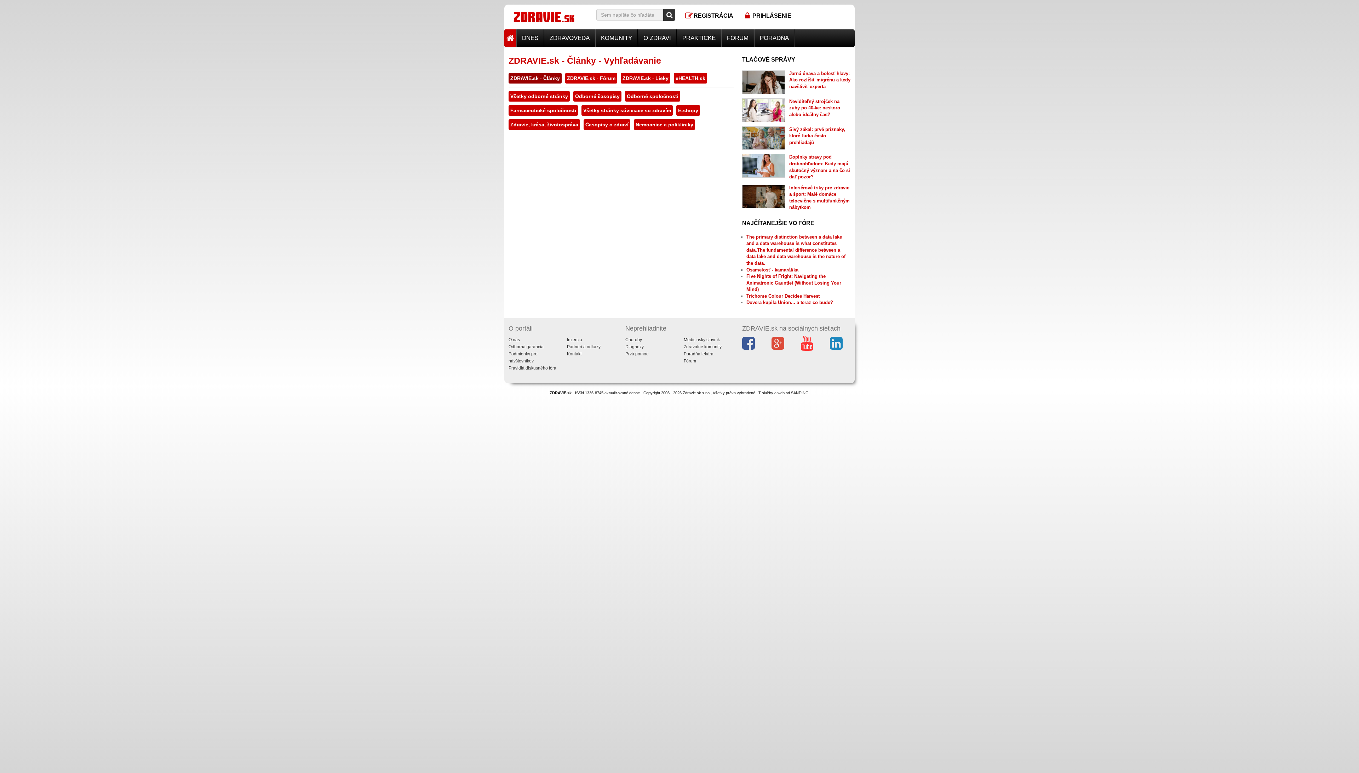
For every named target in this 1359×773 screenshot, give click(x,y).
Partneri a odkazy (584, 346)
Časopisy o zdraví (607, 124)
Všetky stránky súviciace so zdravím (627, 110)
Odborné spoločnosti (652, 96)
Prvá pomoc (636, 353)
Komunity (616, 38)
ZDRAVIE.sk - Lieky (646, 78)
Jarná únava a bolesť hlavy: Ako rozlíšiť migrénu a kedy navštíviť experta (819, 80)
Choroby (633, 339)
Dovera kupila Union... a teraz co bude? (789, 302)
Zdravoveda (570, 38)
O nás (514, 339)
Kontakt (574, 353)
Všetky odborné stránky (539, 96)
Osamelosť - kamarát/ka (772, 270)
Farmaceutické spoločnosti (543, 110)
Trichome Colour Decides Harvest (783, 296)
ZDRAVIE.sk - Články (535, 78)
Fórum (738, 38)
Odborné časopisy (597, 96)
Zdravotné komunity (703, 346)
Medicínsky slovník (702, 339)
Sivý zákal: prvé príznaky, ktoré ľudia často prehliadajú (817, 136)
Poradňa (774, 38)
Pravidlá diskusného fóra (532, 368)
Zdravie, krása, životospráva (544, 124)
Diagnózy (634, 346)
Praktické (699, 38)
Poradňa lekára (698, 353)
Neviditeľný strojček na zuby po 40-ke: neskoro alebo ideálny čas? (814, 108)
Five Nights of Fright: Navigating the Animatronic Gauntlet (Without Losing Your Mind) (793, 283)
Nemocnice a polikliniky (664, 124)
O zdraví (657, 38)
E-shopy (688, 110)
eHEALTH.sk (690, 78)
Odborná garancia (526, 346)
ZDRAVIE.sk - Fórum (591, 78)
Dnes (530, 38)
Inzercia (574, 339)
